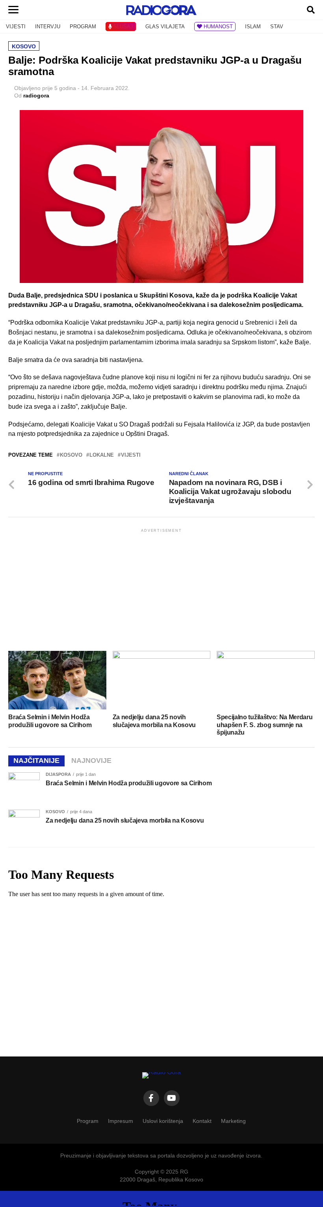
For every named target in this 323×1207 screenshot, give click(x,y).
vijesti (131, 455)
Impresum (120, 1121)
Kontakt (202, 1121)
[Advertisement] (161, 589)
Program (87, 1121)
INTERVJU (47, 26)
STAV (276, 26)
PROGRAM (83, 26)
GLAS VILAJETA (165, 26)
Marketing (233, 1121)
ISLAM (253, 26)
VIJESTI (16, 26)
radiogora (36, 95)
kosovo (71, 455)
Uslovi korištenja (163, 1121)
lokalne (101, 455)
